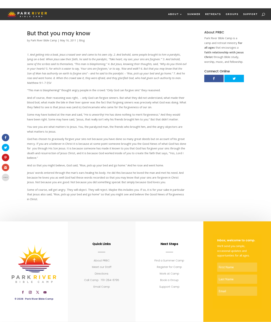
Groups (232, 14)
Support (250, 14)
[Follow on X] (38, 292)
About (173, 14)
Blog (82, 40)
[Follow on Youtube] (45, 292)
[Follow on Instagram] (30, 292)
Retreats (213, 14)
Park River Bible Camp (44, 40)
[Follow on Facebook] (23, 292)
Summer (193, 14)
